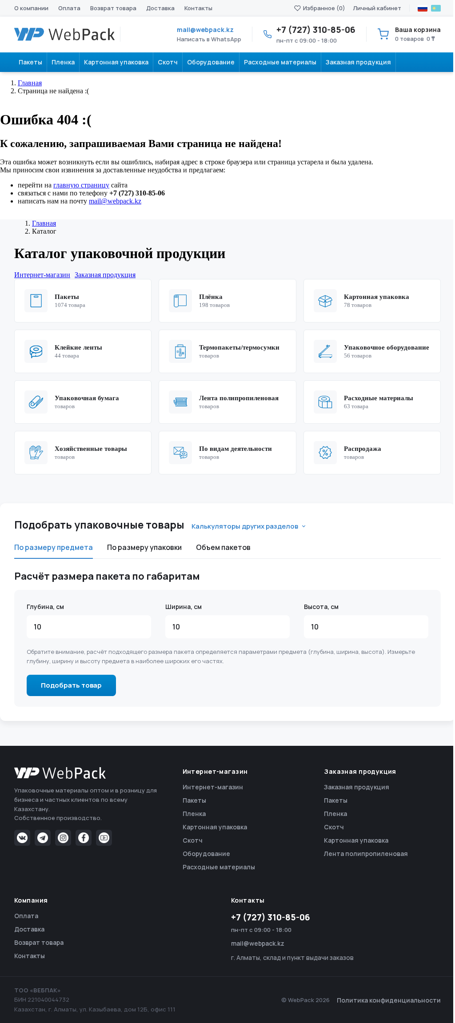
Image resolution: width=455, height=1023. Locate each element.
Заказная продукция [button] (105, 275)
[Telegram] (43, 838)
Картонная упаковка (215, 827)
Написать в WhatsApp (209, 39)
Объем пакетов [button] (223, 547)
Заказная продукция (356, 787)
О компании (31, 8)
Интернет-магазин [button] (42, 275)
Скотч (193, 840)
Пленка (194, 813)
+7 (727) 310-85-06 (270, 917)
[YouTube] (104, 838)
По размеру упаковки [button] (144, 547)
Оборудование (206, 853)
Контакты (198, 8)
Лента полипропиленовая (366, 853)
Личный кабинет (377, 8)
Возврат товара (113, 8)
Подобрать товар (71, 685)
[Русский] (422, 8)
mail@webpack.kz (205, 29)
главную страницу (81, 185)
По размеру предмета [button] (53, 547)
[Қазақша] (436, 8)
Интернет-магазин (213, 787)
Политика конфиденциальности (389, 1000)
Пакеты (194, 800)
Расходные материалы (219, 867)
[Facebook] (84, 838)
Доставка (160, 8)
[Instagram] (63, 838)
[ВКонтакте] (22, 838)
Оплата (69, 8)
